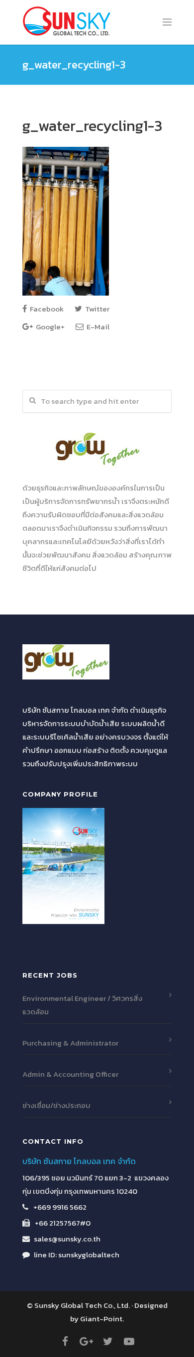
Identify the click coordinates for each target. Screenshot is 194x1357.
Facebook (46, 308)
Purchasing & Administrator (70, 1043)
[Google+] (87, 1342)
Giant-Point (101, 1318)
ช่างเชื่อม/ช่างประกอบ (56, 1105)
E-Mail (97, 326)
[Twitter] (108, 1342)
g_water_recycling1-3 (92, 126)
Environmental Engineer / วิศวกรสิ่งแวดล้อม (82, 1004)
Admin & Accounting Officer (70, 1074)
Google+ (49, 326)
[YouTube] (129, 1342)
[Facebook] (65, 1342)
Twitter (96, 308)
